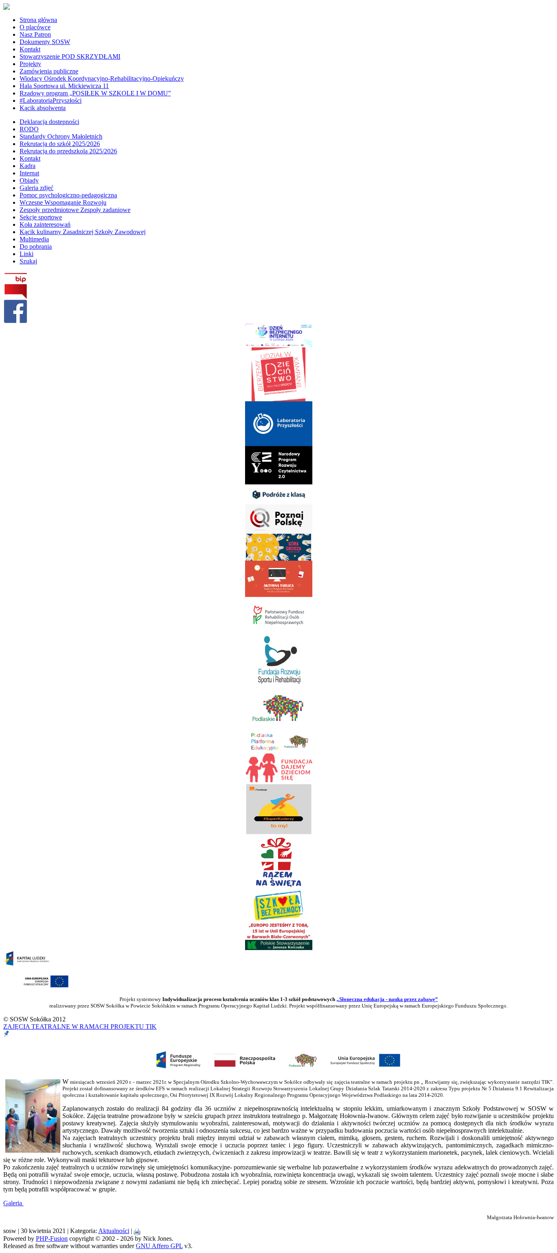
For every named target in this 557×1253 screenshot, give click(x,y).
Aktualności (113, 1230)
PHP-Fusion (52, 1238)
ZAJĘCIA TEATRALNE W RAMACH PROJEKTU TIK (80, 1026)
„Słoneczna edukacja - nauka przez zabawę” (387, 999)
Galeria (13, 1203)
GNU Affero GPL (159, 1245)
